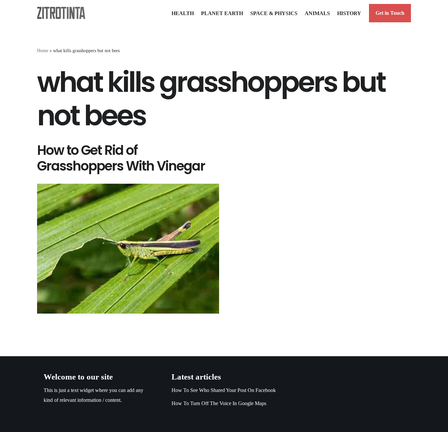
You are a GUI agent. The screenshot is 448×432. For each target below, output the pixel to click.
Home (42, 50)
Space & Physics (273, 13)
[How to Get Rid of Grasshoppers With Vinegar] (128, 249)
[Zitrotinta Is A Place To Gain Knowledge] (63, 13)
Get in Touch (390, 13)
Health (183, 13)
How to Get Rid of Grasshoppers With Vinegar (121, 158)
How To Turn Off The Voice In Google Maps (219, 403)
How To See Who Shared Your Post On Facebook (224, 390)
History (349, 13)
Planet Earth (222, 13)
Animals (317, 13)
